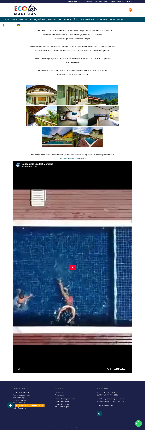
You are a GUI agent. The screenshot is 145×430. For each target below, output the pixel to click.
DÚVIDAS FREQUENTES (101, 1)
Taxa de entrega (19, 398)
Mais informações (19, 408)
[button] (138, 423)
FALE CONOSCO (87, 1)
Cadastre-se (59, 392)
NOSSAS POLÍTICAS (74, 1)
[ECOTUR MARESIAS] (25, 10)
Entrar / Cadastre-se (117, 1)
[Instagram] (99, 413)
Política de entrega (62, 404)
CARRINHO (129, 1)
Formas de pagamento (21, 395)
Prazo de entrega (19, 400)
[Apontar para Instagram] (130, 10)
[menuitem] (74, 1)
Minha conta (59, 395)
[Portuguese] (18, 25)
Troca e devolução (20, 403)
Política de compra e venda (65, 399)
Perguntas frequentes (21, 392)
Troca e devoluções (62, 407)
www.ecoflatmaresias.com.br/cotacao (72, 159)
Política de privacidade (63, 401)
